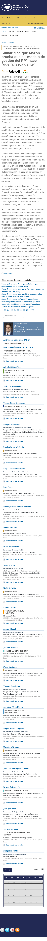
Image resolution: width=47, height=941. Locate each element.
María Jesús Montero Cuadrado (17, 506)
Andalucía (5, 35)
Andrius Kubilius (10, 829)
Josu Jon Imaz (9, 808)
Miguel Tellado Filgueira (13, 728)
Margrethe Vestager (11, 424)
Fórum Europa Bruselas (36, 23)
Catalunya (19, 31)
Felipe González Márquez (14, 468)
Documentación (30, 18)
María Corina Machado (13, 447)
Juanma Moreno (10, 647)
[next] (10, 870)
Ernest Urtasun (10, 607)
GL (15, 310)
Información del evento (14, 361)
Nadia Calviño (9, 588)
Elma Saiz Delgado (11, 747)
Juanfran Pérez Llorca (13, 706)
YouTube (12, 930)
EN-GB (22, 310)
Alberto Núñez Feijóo (12, 366)
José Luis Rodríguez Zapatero (16, 768)
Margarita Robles (10, 850)
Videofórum (6, 23)
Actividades (19, 18)
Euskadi (27, 31)
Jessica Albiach (9, 628)
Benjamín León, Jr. (11, 787)
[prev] (5, 870)
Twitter (7, 930)
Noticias (10, 18)
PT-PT (32, 310)
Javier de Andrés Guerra (14, 386)
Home (4, 18)
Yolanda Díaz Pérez (11, 686)
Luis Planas (8, 487)
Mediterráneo (14, 35)
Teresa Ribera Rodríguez (14, 402)
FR (27, 310)
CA (8, 310)
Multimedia (8, 273)
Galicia (34, 31)
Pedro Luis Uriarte (11, 546)
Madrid (11, 31)
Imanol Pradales (10, 527)
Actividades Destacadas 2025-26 (16, 339)
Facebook (2, 930)
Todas (4, 31)
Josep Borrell (9, 565)
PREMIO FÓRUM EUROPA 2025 (18, 347)
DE (18, 310)
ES (5, 310)
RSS (17, 930)
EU (12, 310)
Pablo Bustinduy (10, 666)
